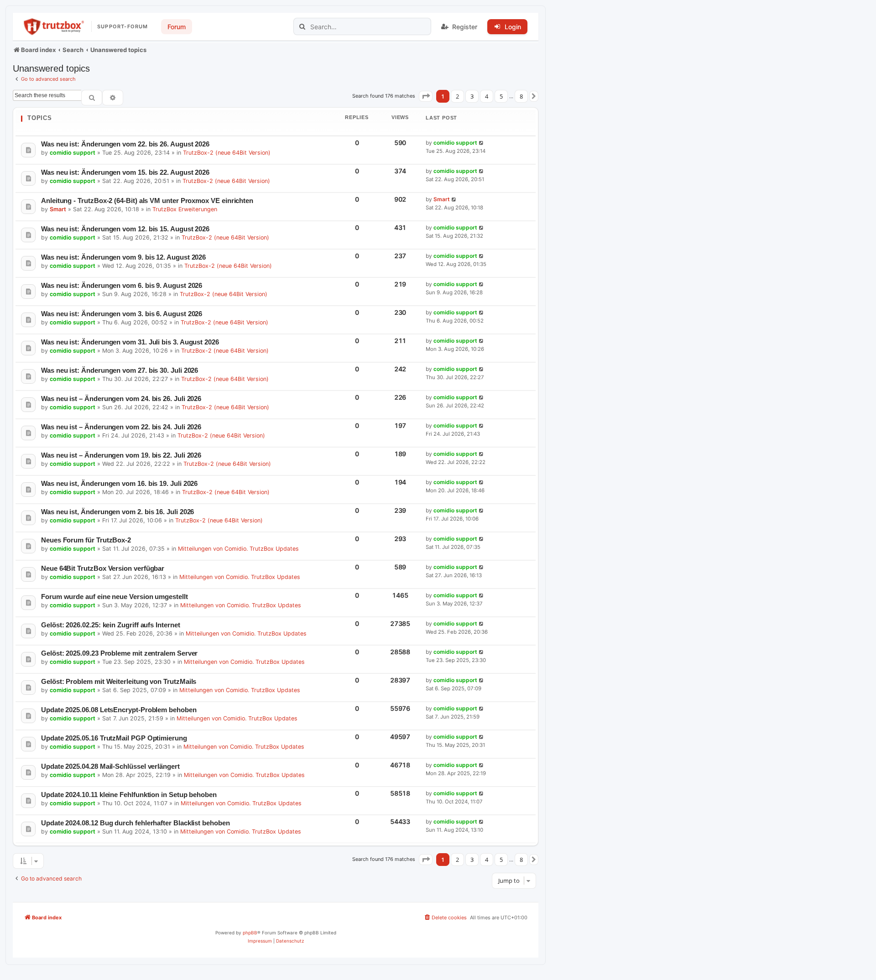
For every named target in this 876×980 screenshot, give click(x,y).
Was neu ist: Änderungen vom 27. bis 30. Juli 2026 (119, 370)
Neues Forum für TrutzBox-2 (86, 540)
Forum (176, 27)
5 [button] (501, 96)
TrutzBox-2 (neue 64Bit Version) (227, 152)
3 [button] (472, 96)
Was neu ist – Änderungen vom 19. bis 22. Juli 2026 (121, 455)
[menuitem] (445, 917)
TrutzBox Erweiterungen (184, 209)
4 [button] (486, 96)
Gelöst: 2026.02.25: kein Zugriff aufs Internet (110, 625)
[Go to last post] (482, 143)
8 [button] (521, 96)
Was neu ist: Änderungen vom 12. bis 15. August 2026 (125, 229)
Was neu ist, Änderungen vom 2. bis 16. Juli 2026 (117, 512)
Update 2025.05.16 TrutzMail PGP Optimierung (114, 738)
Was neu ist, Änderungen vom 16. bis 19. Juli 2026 (119, 483)
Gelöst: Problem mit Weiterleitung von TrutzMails (118, 681)
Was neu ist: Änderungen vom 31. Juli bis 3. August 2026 (130, 342)
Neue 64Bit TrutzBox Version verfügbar (102, 568)
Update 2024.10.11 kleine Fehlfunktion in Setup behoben (129, 794)
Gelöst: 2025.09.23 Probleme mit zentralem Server (119, 653)
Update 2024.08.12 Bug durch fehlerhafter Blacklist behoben (135, 823)
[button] (426, 96)
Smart (58, 209)
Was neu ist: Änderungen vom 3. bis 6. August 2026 (121, 314)
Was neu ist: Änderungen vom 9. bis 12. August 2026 (123, 257)
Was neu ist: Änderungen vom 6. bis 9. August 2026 (121, 285)
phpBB (250, 932)
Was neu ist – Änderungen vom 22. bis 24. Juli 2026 (121, 427)
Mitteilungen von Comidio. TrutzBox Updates (238, 548)
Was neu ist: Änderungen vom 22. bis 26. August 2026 (125, 144)
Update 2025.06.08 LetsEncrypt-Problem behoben (119, 710)
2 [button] (457, 96)
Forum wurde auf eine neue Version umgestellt (114, 596)
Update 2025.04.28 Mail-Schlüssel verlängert (110, 766)
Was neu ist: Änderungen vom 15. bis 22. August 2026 (125, 172)
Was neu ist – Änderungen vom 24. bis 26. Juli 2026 (121, 398)
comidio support (72, 152)
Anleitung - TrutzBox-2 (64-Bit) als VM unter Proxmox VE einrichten (147, 200)
